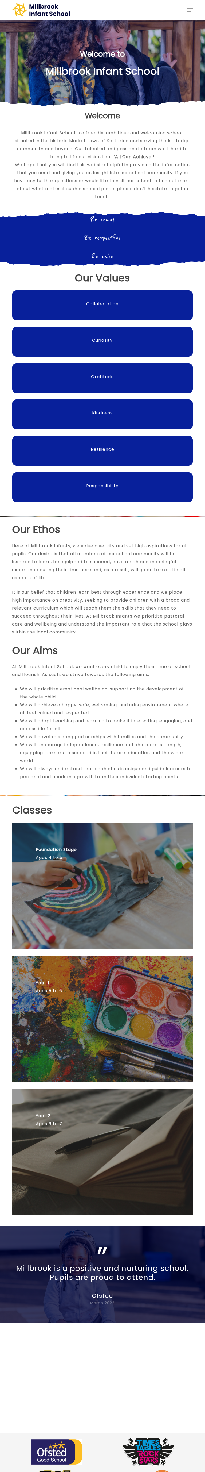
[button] (190, 9)
